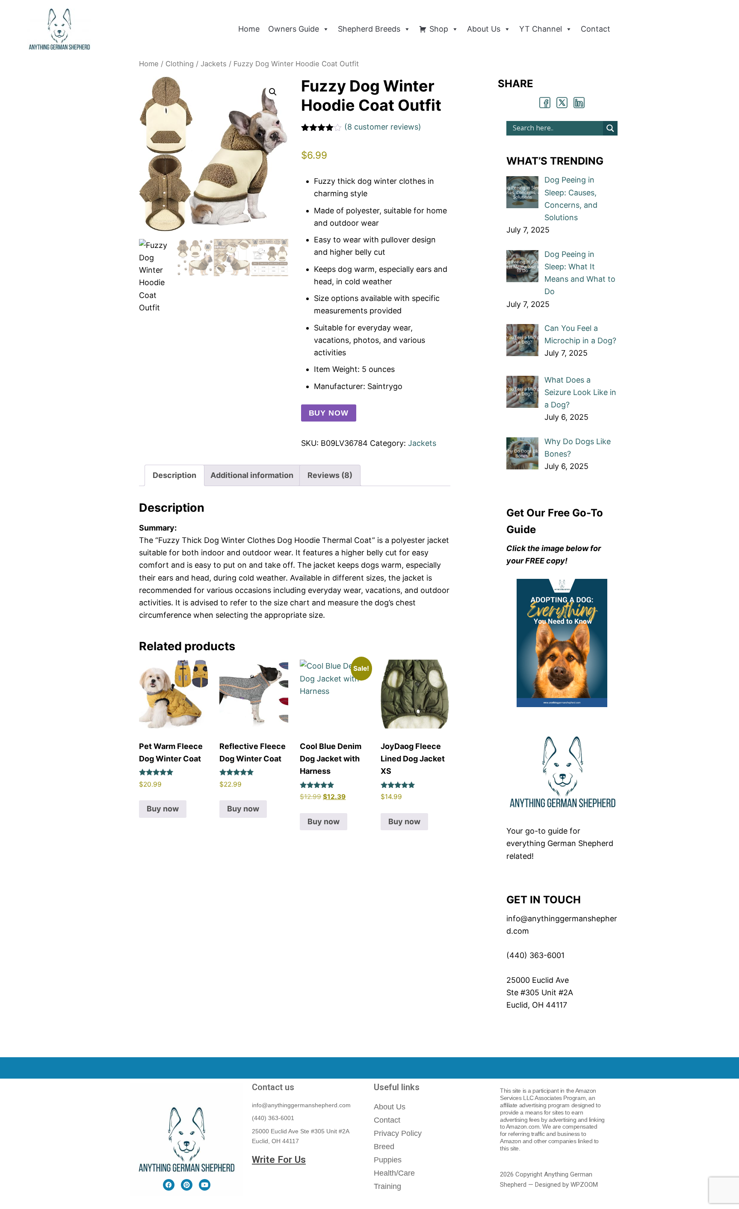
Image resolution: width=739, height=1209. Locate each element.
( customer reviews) (382, 126)
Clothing (180, 63)
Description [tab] (174, 475)
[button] (273, 92)
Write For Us (279, 1159)
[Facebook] (168, 1185)
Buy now (329, 413)
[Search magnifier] (610, 128)
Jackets (214, 63)
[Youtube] (204, 1185)
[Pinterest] (186, 1185)
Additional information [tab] (251, 475)
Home (149, 63)
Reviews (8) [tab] (329, 475)
